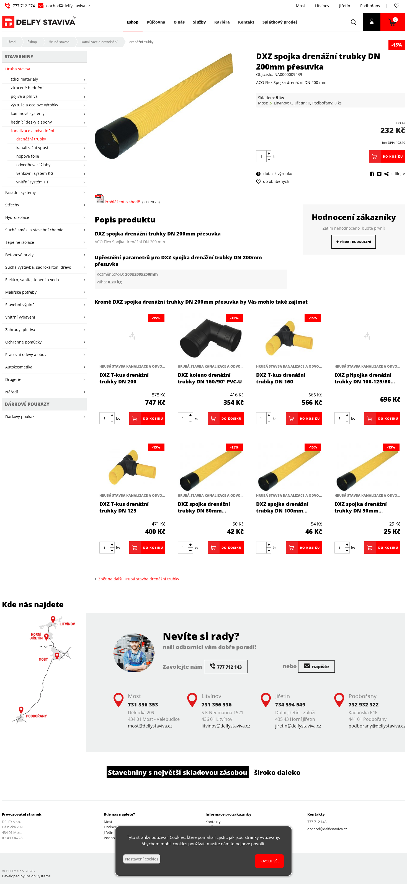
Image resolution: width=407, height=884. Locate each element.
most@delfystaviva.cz (150, 726)
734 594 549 (290, 704)
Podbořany (370, 5)
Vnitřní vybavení (20, 317)
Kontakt (246, 22)
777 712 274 (24, 5)
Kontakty (213, 821)
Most (300, 5)
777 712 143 (316, 821)
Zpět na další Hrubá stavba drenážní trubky (137, 578)
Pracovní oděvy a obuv (26, 354)
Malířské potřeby (21, 292)
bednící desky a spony (31, 122)
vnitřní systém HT (32, 182)
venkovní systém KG (34, 173)
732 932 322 (364, 704)
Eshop (32, 41)
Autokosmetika (18, 367)
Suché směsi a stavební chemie (34, 229)
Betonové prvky (19, 254)
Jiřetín (344, 5)
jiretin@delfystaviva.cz (298, 726)
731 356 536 (217, 704)
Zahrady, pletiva (20, 329)
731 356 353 (143, 704)
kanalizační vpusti (33, 147)
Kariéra (222, 22)
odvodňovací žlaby (33, 164)
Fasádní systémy (20, 192)
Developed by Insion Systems (26, 875)
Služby (199, 22)
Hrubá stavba (59, 41)
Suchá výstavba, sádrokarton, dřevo (38, 267)
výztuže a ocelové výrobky (34, 104)
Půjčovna (156, 22)
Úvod (11, 41)
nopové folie (27, 156)
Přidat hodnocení (355, 242)
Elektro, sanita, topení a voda (32, 279)
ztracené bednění (27, 87)
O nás (179, 22)
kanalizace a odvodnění (99, 41)
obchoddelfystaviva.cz (68, 5)
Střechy (12, 204)
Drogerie (13, 379)
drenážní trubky (141, 41)
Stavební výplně (20, 304)
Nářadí (11, 391)
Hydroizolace (17, 217)
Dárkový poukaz (19, 416)
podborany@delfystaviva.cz (377, 726)
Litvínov (322, 5)
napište (320, 666)
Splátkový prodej (279, 22)
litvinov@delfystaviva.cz (226, 726)
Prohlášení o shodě (122, 201)
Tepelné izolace (19, 242)
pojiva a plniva (24, 96)
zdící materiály (24, 79)
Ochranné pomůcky (23, 342)
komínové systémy (28, 113)
